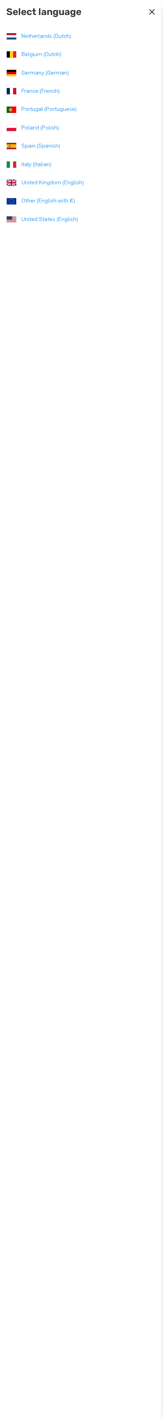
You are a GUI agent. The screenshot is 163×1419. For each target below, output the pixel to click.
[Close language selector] (152, 12)
